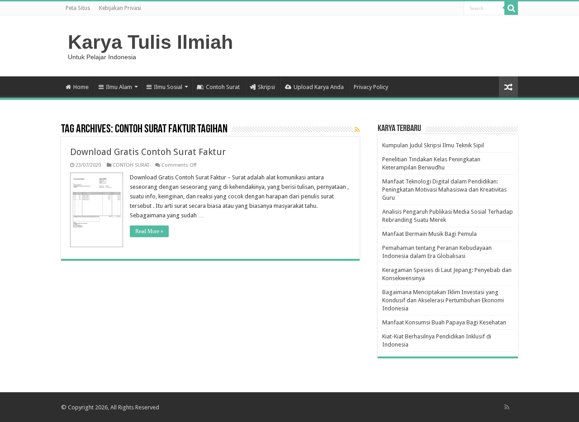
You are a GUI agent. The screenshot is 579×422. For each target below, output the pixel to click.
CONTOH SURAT (131, 165)
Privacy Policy (371, 87)
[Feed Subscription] (357, 129)
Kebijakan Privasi (120, 8)
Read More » (149, 231)
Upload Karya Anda (319, 87)
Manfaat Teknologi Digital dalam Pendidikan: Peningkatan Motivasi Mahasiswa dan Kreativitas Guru (444, 189)
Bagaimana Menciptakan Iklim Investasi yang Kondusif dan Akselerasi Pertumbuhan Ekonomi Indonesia (443, 300)
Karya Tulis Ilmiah (150, 42)
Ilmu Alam (119, 87)
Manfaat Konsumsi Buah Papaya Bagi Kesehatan (444, 322)
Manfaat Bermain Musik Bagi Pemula (429, 233)
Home (81, 87)
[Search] (511, 8)
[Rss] (506, 407)
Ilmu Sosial (168, 87)
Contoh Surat (223, 87)
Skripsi (266, 87)
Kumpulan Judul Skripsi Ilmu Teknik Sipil (433, 145)
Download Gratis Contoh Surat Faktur (148, 151)
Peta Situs (78, 8)
